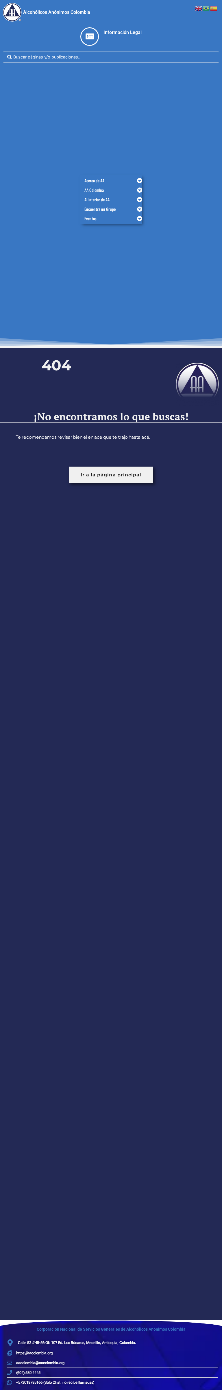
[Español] (214, 8)
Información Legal (122, 32)
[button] (111, 180)
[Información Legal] (89, 36)
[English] (199, 8)
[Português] (206, 8)
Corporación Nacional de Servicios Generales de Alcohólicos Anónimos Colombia (111, 1329)
